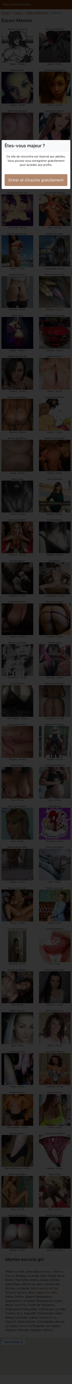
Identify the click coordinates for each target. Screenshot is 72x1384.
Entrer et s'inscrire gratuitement (36, 180)
